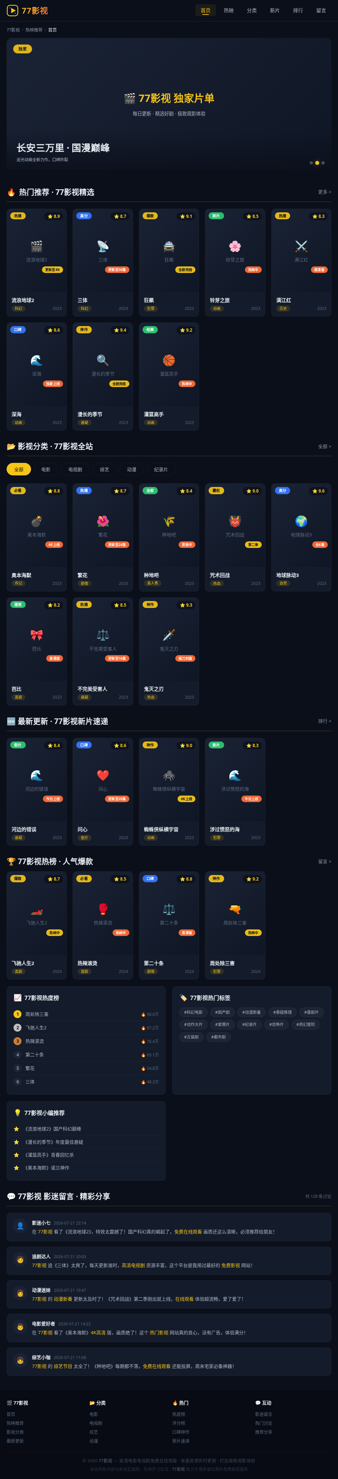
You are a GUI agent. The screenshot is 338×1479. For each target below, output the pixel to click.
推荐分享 (263, 1432)
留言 (321, 10)
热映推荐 (34, 30)
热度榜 (178, 1414)
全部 (18, 469)
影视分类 (15, 1432)
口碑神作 (180, 1432)
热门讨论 (263, 1423)
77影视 (13, 30)
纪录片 (161, 469)
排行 (298, 10)
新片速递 (180, 1441)
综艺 (104, 469)
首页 (206, 10)
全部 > (324, 446)
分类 (252, 10)
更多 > (324, 192)
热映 (229, 10)
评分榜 (178, 1423)
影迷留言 (263, 1414)
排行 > (324, 721)
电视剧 (75, 469)
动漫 (131, 469)
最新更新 (15, 1441)
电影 (46, 469)
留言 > (324, 861)
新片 (275, 10)
